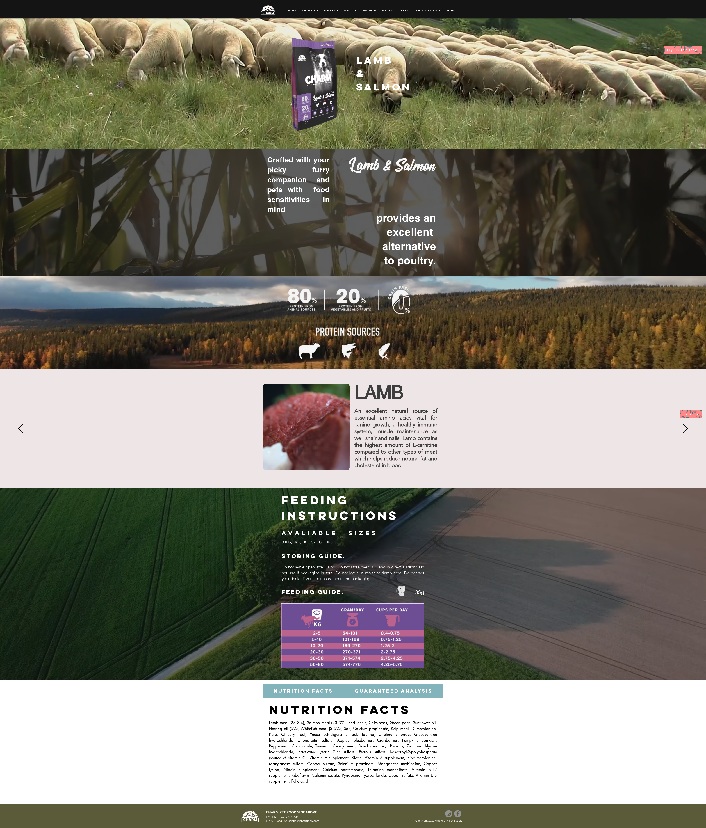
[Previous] (20, 428)
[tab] (303, 691)
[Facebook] (457, 813)
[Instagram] (448, 813)
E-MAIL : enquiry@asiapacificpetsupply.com (292, 820)
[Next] (685, 428)
